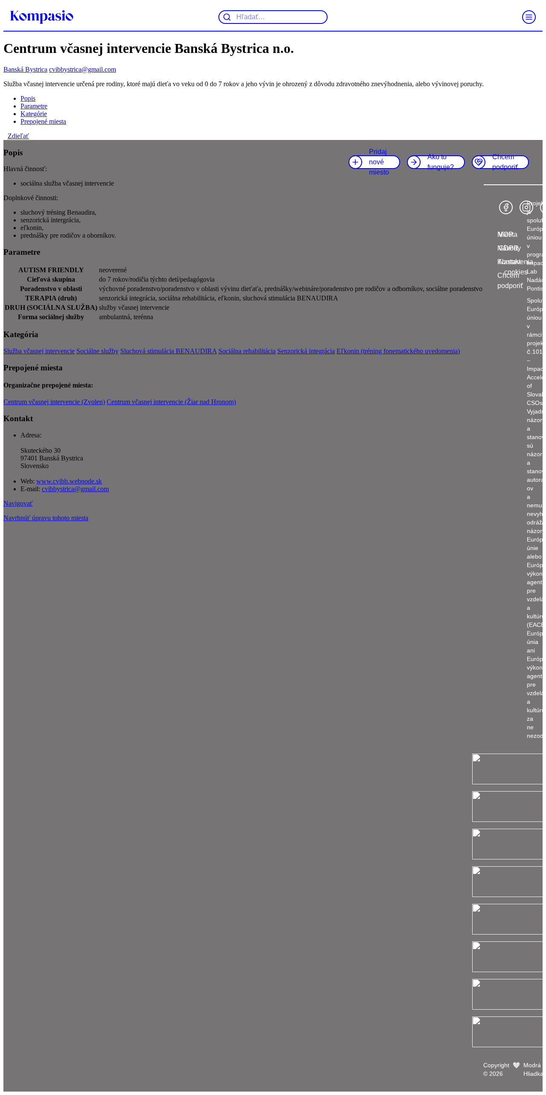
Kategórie (33, 113)
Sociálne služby (97, 351)
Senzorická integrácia (306, 351)
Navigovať (18, 503)
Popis (27, 98)
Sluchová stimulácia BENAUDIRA (168, 351)
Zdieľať (18, 136)
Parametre (33, 106)
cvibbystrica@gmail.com (82, 69)
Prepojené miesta (43, 121)
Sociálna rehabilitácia (247, 351)
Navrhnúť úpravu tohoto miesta (45, 517)
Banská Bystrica (25, 69)
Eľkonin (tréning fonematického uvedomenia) (398, 351)
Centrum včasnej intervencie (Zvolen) (54, 401)
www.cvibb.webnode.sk (69, 481)
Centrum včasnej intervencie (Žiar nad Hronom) (171, 401)
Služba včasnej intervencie (39, 351)
